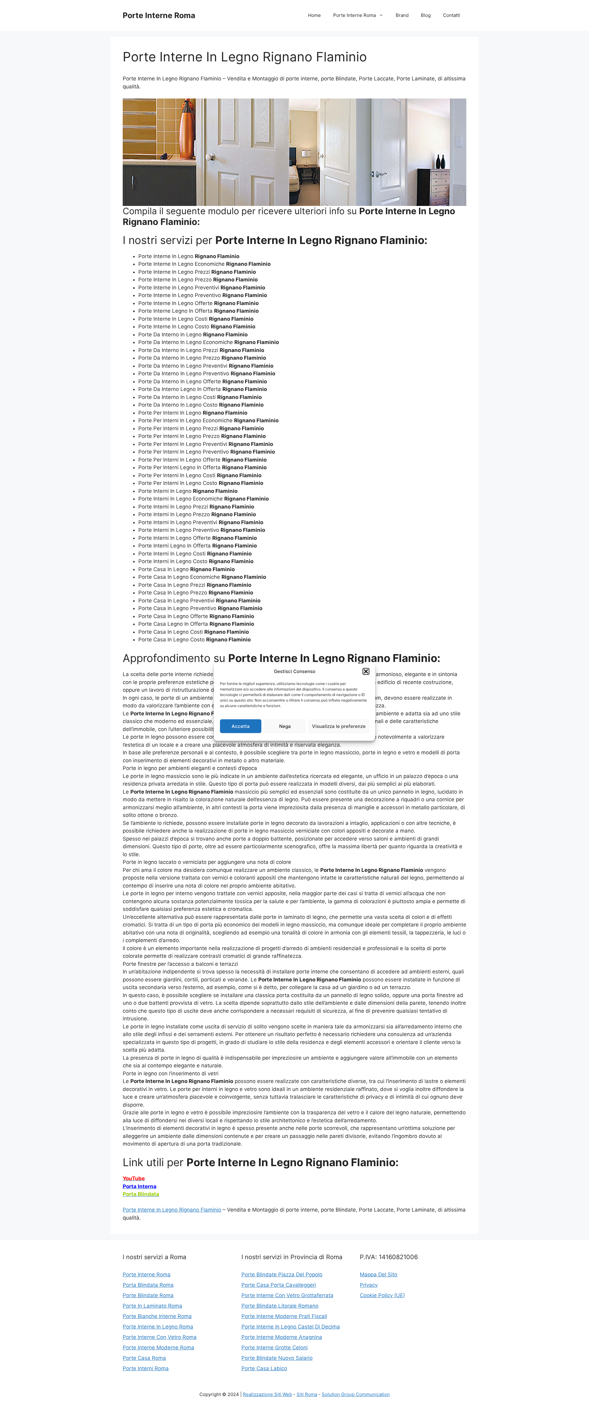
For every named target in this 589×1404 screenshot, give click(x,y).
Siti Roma (307, 1394)
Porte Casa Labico (264, 1368)
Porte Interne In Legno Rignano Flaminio (172, 1210)
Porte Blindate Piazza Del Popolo (281, 1274)
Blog (426, 15)
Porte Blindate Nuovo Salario (277, 1358)
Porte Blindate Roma (148, 1295)
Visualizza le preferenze (339, 726)
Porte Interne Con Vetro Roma (160, 1337)
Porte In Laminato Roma (152, 1306)
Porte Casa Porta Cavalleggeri (278, 1285)
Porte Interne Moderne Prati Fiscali (284, 1316)
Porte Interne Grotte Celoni (274, 1347)
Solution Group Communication (356, 1394)
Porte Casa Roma (144, 1358)
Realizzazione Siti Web (267, 1394)
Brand (402, 15)
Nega (285, 726)
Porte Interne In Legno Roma (158, 1327)
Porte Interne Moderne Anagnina (281, 1337)
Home (314, 15)
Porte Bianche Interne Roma (157, 1316)
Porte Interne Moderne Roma (158, 1347)
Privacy (369, 1285)
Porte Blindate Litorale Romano (279, 1306)
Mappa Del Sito (378, 1274)
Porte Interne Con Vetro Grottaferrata (287, 1295)
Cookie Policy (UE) (382, 1295)
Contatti (451, 15)
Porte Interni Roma (146, 1368)
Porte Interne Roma (159, 15)
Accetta (241, 726)
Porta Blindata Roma (148, 1285)
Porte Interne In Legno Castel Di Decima (290, 1327)
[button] (366, 671)
